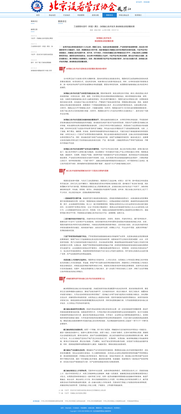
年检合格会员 (124, 15)
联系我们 (138, 15)
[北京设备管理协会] (37, 12)
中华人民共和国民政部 (94, 401)
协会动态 (52, 15)
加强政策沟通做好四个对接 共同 (41, 70)
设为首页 (139, 2)
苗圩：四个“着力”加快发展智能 (41, 62)
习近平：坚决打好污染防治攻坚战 (42, 54)
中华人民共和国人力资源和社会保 (114, 401)
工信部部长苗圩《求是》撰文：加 (42, 46)
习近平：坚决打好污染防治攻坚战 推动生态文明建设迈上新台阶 (85, 390)
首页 (38, 15)
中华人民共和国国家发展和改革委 (52, 401)
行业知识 (66, 15)
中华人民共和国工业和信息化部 (75, 401)
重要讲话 (109, 15)
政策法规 (95, 15)
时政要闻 (81, 15)
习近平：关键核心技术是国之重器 (42, 38)
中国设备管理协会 (133, 401)
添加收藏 (146, 2)
